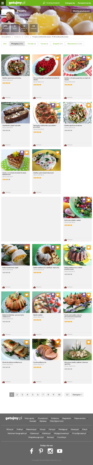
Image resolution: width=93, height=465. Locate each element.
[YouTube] (60, 450)
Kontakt (33, 421)
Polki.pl (20, 429)
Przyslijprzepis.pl (79, 433)
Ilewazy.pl (75, 429)
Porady (32, 44)
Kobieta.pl (46, 433)
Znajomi (58, 44)
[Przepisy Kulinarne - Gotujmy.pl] (17, 3)
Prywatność (43, 418)
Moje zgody (29, 418)
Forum (44, 44)
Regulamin (66, 418)
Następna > (77, 394)
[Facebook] (32, 450)
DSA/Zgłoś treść (57, 421)
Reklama (43, 421)
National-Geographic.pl (17, 433)
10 (59, 394)
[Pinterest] (41, 450)
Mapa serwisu (79, 418)
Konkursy (55, 418)
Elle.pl (84, 429)
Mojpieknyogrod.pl (36, 437)
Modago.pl (63, 429)
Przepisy (17, 44)
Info (5, 44)
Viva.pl (42, 429)
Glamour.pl (34, 433)
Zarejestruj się (84, 3)
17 (67, 394)
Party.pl (52, 429)
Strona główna (6, 37)
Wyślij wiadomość (81, 11)
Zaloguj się (70, 3)
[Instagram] (51, 450)
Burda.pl (50, 437)
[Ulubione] (26, 58)
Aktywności (74, 44)
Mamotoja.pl (31, 429)
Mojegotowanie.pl (61, 433)
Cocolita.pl (61, 437)
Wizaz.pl (9, 429)
